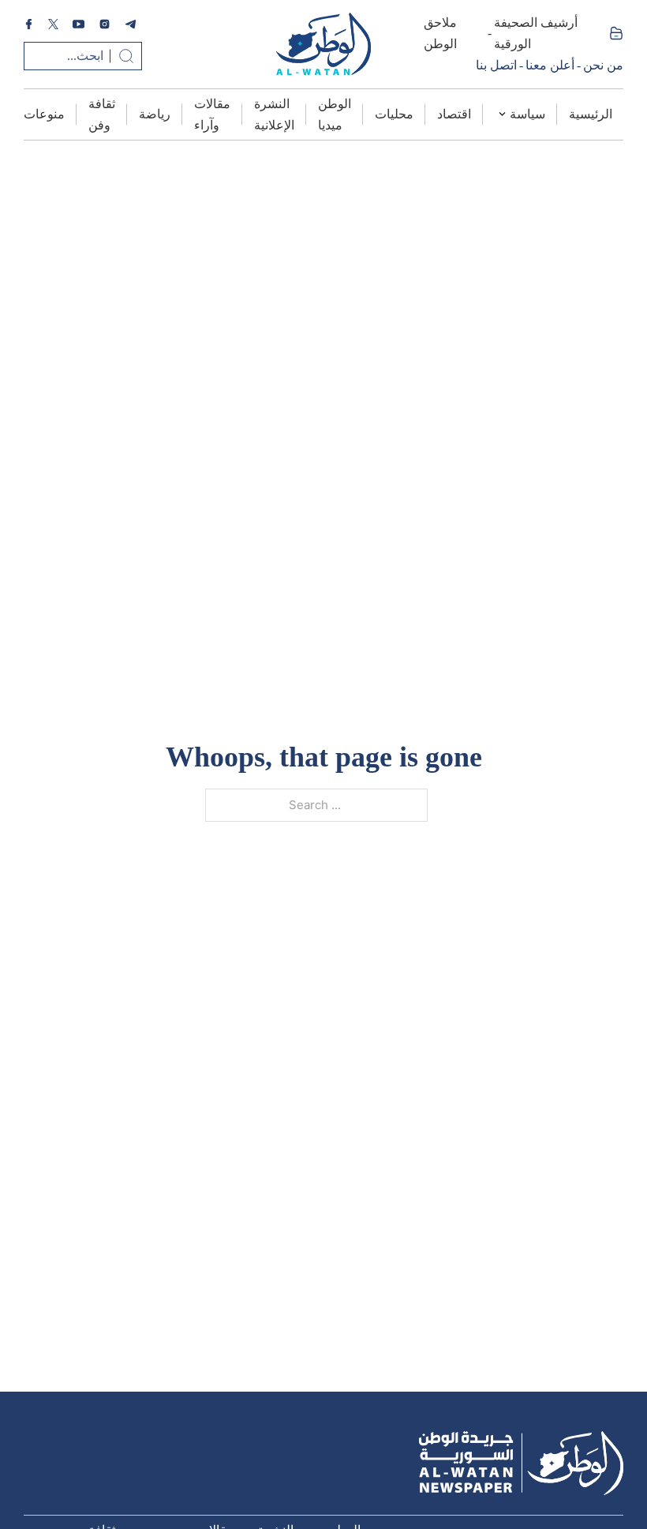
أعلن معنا (549, 65)
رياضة (154, 114)
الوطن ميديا (334, 114)
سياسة (527, 114)
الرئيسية (590, 114)
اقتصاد (454, 114)
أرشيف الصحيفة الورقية (536, 33)
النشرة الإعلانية (274, 114)
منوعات (44, 114)
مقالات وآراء (212, 114)
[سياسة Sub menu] (502, 114)
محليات (394, 114)
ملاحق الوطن (440, 33)
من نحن (603, 65)
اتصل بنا (496, 65)
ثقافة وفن (101, 114)
